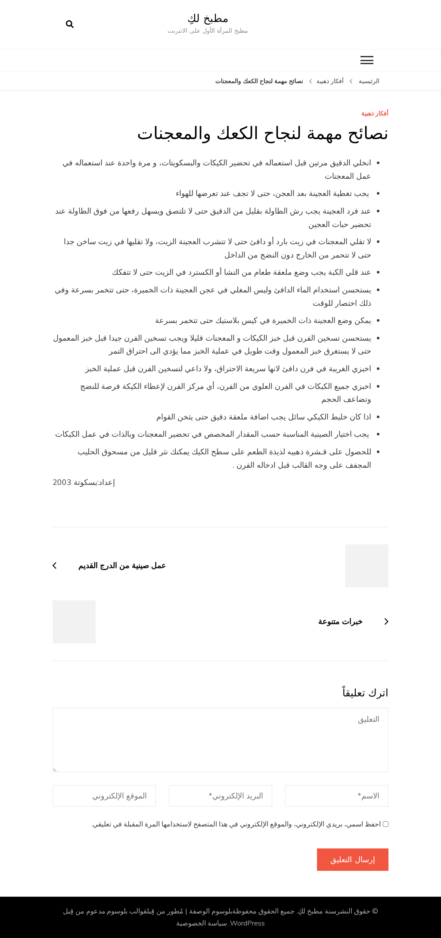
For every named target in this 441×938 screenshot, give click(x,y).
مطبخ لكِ (207, 18)
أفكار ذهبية (374, 114)
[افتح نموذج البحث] (70, 24)
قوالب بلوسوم (127, 911)
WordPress (247, 923)
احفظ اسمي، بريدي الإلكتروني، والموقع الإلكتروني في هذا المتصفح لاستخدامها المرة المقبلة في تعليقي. (236, 824)
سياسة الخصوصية (201, 923)
